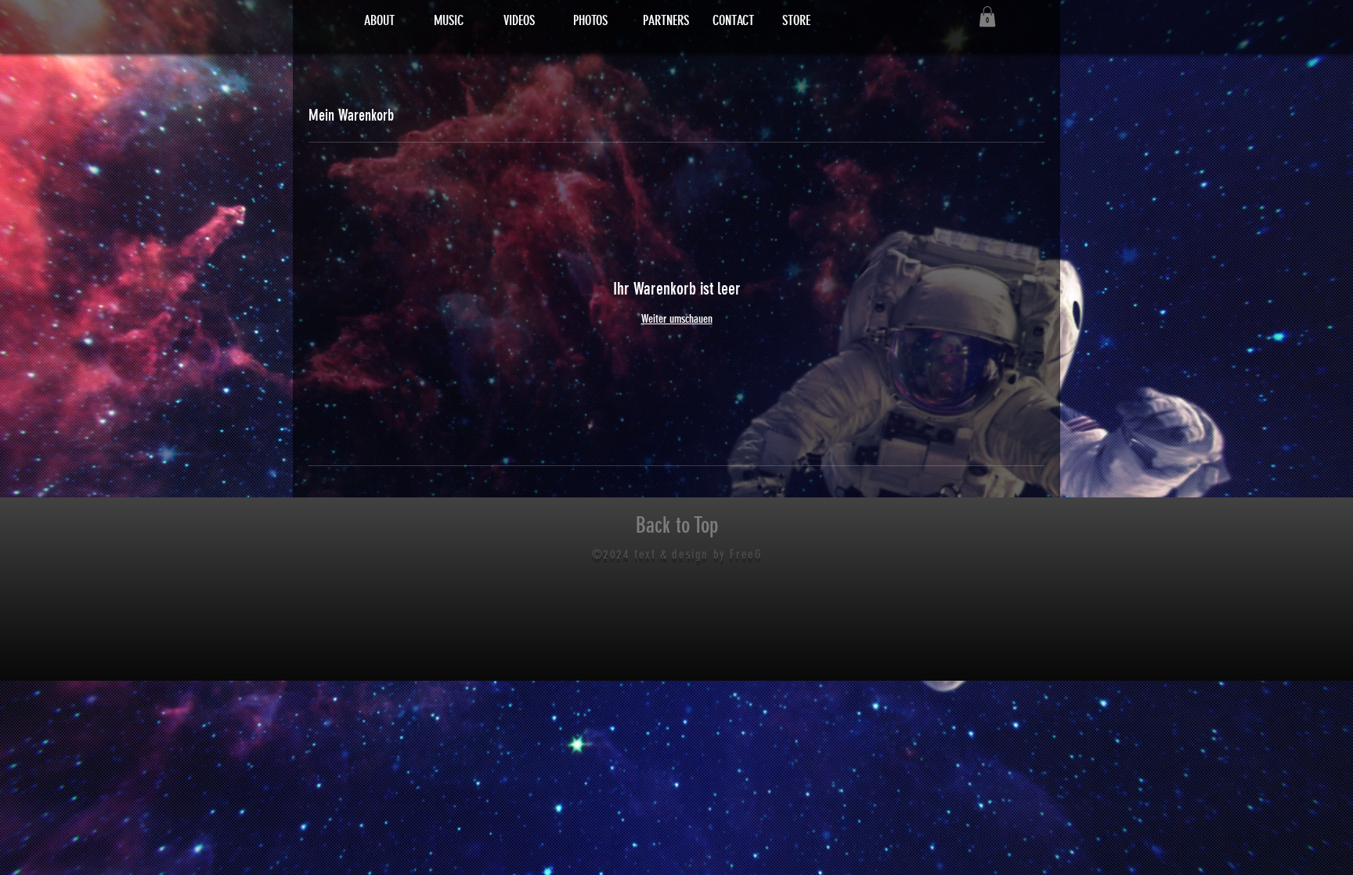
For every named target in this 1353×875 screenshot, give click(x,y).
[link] (987, 16)
